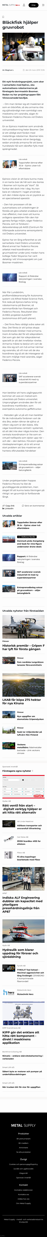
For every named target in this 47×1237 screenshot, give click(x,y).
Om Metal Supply (23, 1203)
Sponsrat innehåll (23, 1178)
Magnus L (9, 70)
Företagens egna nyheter (16, 771)
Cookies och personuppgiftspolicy (23, 1164)
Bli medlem (23, 1143)
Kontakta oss (23, 1194)
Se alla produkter (23, 1152)
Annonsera (23, 1148)
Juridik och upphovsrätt (23, 1169)
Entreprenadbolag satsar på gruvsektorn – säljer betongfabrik (31, 467)
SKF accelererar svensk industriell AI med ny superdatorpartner (30, 379)
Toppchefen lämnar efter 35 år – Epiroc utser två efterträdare (31, 166)
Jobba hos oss (23, 1199)
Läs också (23, 159)
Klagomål (23, 1173)
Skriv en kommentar (35, 506)
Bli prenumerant (23, 1139)
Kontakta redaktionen (23, 1190)
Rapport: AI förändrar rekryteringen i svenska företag (30, 279)
